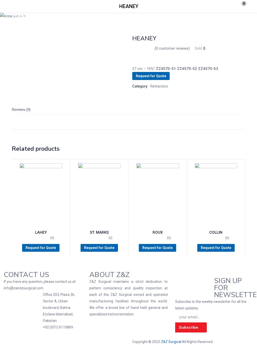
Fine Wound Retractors (64, 16)
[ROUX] (157, 195)
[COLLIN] (216, 195)
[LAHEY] (41, 195)
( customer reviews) (172, 48)
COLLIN (215, 232)
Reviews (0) (21, 110)
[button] (240, 6)
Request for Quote (151, 76)
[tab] (128, 109)
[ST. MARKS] (99, 195)
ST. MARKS (99, 232)
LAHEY (41, 232)
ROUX (158, 232)
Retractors (95, 16)
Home (36, 16)
